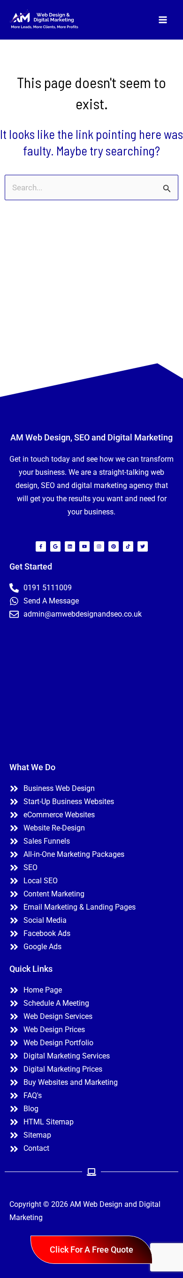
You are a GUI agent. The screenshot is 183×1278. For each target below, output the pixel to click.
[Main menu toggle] (163, 20)
